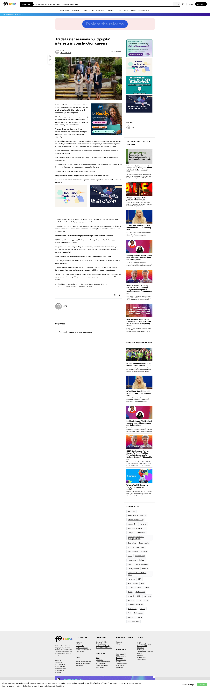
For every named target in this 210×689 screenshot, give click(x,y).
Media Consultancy (102, 666)
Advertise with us (60, 668)
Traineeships (138, 613)
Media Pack (99, 660)
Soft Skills (131, 600)
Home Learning (140, 556)
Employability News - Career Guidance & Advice (83, 284)
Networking (140, 648)
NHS (142, 583)
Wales (139, 617)
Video (118, 644)
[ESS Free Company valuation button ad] (139, 85)
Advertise (111, 10)
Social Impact (80, 652)
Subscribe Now (143, 10)
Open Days (140, 650)
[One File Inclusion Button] (71, 206)
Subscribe (200, 4)
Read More (60, 686)
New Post (119, 658)
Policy (147, 587)
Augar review (132, 524)
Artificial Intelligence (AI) (136, 520)
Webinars (140, 655)
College (130, 532)
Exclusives (75, 10)
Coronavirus (132, 543)
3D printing (131, 511)
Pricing (98, 658)
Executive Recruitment (83, 664)
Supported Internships (135, 605)
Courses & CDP (142, 646)
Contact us (58, 662)
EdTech (78, 644)
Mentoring (131, 579)
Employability (80, 646)
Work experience (133, 621)
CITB (62, 51)
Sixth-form (147, 596)
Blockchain (143, 524)
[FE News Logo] (9, 4)
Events (125, 10)
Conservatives (140, 532)
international (132, 560)
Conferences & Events (144, 644)
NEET (139, 579)
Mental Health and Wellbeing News (137, 574)
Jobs (119, 10)
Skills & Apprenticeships (83, 650)
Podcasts (119, 642)
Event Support (100, 667)
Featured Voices (101, 644)
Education (79, 642)
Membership (120, 666)
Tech (129, 613)
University (131, 617)
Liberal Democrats (142, 564)
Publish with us (60, 666)
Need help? (119, 667)
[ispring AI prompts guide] (106, 206)
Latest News (64, 10)
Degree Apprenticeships (136, 547)
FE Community (60, 664)
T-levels (142, 609)
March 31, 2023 (65, 53)
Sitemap (58, 672)
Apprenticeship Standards (137, 515)
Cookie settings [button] (188, 685)
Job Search (79, 666)
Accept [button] (202, 685)
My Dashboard (121, 660)
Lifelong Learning (133, 568)
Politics (130, 592)
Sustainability (132, 609)
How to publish (121, 654)
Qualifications (140, 592)
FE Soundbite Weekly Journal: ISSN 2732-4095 (104, 647)
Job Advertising (101, 664)
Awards (139, 642)
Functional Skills (133, 551)
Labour (130, 564)
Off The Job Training (135, 587)
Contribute (85, 10)
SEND (139, 596)
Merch (133, 10)
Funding (144, 551)
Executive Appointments (83, 662)
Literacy (145, 568)
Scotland (131, 596)
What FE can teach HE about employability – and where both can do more (61, 4)
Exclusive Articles (101, 642)
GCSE (130, 556)
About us (58, 660)
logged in (72, 332)
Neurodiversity (133, 583)
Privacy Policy (59, 670)
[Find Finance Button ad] (139, 48)
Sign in (191, 4)
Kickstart (142, 560)
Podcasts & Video (98, 10)
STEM (146, 600)
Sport (139, 600)
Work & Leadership (82, 648)
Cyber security (144, 543)
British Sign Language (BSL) (137, 528)
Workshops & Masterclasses (141, 658)
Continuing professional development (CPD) (136, 538)
